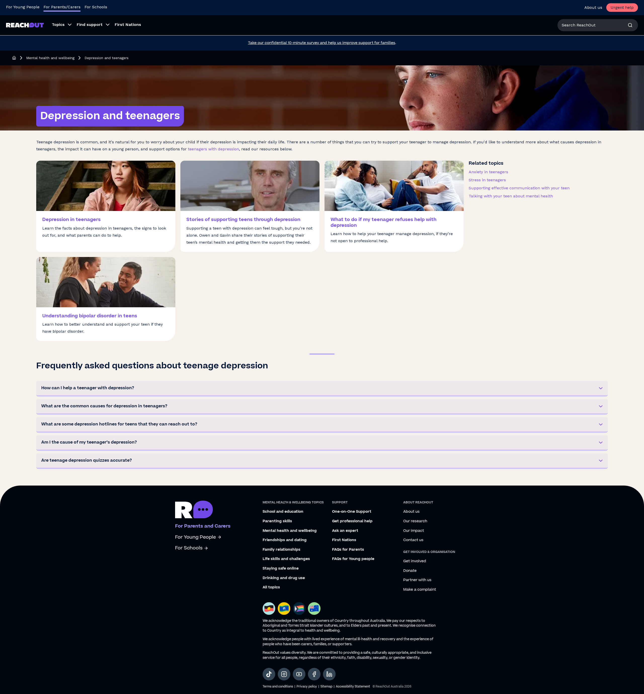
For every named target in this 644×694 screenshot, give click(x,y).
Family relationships (281, 549)
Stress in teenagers (487, 180)
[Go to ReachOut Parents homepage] (25, 25)
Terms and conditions (278, 686)
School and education (283, 511)
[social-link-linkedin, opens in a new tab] (329, 674)
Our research (415, 521)
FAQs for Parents (348, 549)
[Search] (630, 25)
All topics (271, 587)
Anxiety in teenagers (488, 171)
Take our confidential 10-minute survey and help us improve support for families (321, 43)
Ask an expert (345, 530)
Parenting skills (277, 521)
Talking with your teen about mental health (511, 196)
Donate (410, 570)
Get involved (414, 561)
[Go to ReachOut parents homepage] (194, 509)
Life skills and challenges (286, 558)
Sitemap (326, 686)
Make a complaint (419, 589)
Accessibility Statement (353, 686)
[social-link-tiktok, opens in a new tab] (269, 674)
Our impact (413, 530)
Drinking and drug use (284, 578)
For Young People (22, 7)
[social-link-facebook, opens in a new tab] (314, 674)
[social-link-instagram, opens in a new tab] (284, 674)
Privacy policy (307, 686)
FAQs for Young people (353, 558)
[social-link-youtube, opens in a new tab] (299, 674)
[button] (322, 389)
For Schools (96, 7)
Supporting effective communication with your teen (519, 188)
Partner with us (417, 580)
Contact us (413, 540)
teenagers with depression (213, 149)
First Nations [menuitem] (128, 24)
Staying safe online (281, 568)
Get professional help (352, 521)
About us (593, 7)
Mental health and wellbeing (50, 58)
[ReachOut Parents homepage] (14, 58)
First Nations (344, 540)
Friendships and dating (285, 540)
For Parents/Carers (62, 7)
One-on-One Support (351, 511)
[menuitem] (60, 25)
